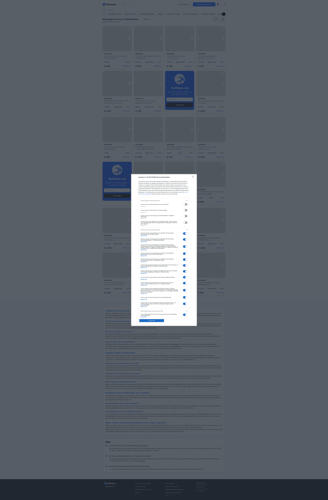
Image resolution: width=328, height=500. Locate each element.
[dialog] (164, 250)
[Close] (193, 177)
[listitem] (164, 200)
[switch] (185, 204)
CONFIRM (152, 320)
